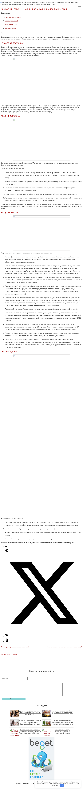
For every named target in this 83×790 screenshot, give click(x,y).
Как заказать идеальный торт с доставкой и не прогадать (62, 712)
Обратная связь (28, 783)
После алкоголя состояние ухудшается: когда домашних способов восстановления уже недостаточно (30, 732)
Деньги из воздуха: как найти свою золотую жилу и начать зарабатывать (30, 712)
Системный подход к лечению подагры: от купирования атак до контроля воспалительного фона (62, 733)
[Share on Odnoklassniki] (7, 641)
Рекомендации (10, 28)
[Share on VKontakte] (7, 636)
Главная (18, 783)
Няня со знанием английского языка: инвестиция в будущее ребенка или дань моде (30, 723)
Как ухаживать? (11, 24)
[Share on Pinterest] (7, 552)
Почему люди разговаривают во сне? (15, 647)
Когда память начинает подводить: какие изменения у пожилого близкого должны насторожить (62, 723)
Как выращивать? (11, 21)
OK (62, 785)
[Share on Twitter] (43, 631)
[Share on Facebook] (6, 547)
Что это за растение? (13, 17)
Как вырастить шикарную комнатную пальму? (64, 647)
